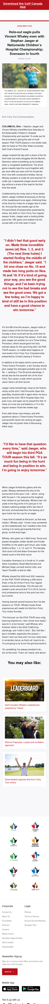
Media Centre (8, 933)
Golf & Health (7, 942)
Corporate (7, 906)
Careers (5, 929)
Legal (27, 906)
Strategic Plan (30, 925)
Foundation (7, 920)
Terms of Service (31, 916)
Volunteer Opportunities (12, 938)
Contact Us (7, 912)
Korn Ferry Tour (24, 26)
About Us (6, 916)
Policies (27, 912)
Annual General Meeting (34, 920)
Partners (5, 925)
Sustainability (7, 946)
